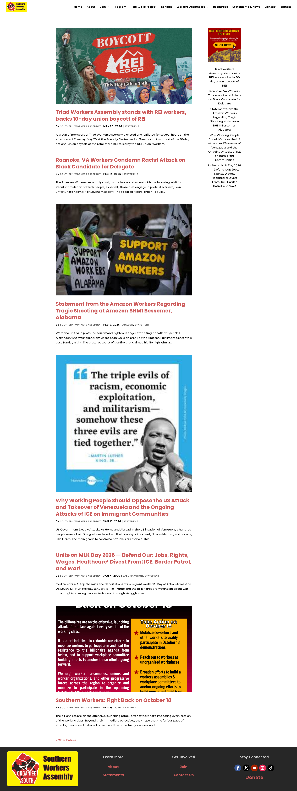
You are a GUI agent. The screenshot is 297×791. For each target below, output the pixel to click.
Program (120, 7)
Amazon (127, 324)
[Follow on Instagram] (262, 768)
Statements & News (246, 7)
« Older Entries (66, 740)
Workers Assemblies (191, 7)
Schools (166, 7)
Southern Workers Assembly (80, 126)
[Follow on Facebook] (237, 768)
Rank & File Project (144, 7)
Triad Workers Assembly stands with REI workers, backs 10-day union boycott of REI (121, 115)
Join (103, 7)
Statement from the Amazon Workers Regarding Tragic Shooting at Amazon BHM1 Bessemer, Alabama (120, 310)
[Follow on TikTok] (270, 768)
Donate (286, 7)
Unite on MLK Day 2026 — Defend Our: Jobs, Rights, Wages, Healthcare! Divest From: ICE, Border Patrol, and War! (123, 561)
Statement (132, 126)
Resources (220, 7)
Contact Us (184, 775)
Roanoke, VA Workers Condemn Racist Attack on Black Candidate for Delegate (121, 163)
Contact (271, 7)
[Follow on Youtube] (254, 768)
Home (78, 7)
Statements (113, 775)
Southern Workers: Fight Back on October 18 (113, 700)
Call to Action (133, 576)
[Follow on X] (246, 768)
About (91, 7)
